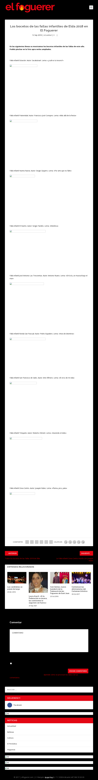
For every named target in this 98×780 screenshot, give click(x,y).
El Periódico (12, 744)
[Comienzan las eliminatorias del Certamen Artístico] (81, 577)
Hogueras (11, 749)
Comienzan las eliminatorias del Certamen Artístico (79, 589)
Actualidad (48, 35)
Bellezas (10, 732)
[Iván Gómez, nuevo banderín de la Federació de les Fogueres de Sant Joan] (59, 577)
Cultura (10, 738)
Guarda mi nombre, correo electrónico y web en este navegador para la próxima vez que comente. (45, 664)
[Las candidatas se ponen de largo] (16, 577)
